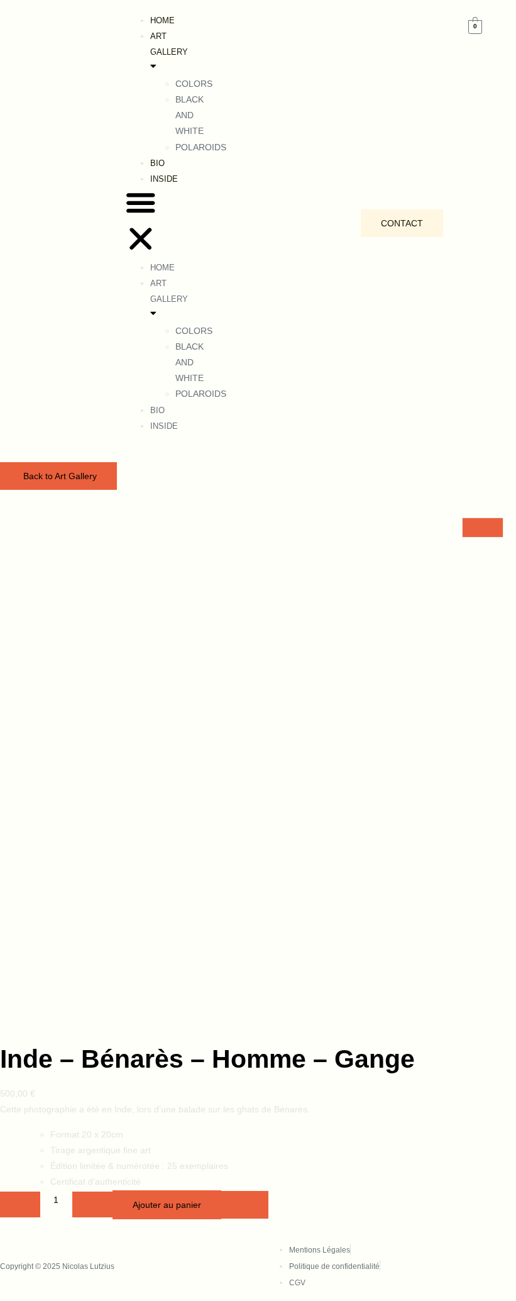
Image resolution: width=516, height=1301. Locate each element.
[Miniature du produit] (483, 527)
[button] (140, 223)
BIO (157, 163)
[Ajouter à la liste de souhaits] (244, 1205)
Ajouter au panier (167, 1205)
